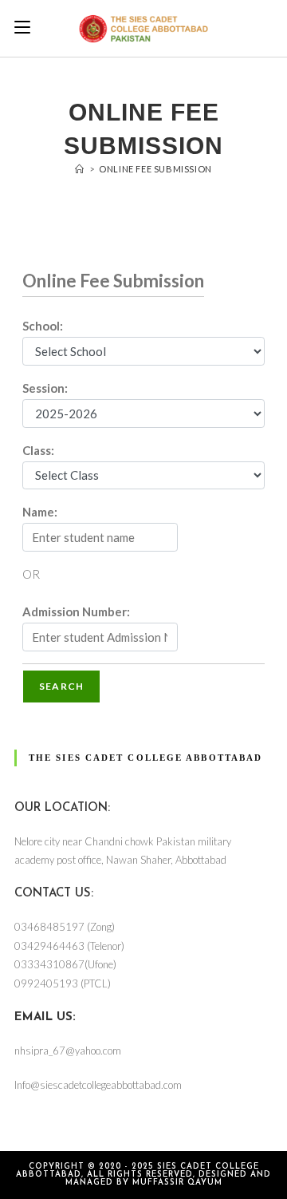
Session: (45, 388)
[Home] (80, 169)
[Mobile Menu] (22, 28)
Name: (39, 512)
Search (61, 686)
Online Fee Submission (155, 169)
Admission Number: (76, 611)
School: (42, 326)
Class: (38, 450)
